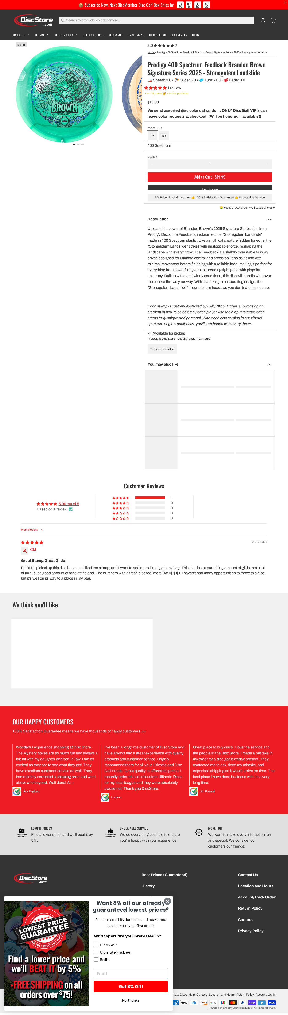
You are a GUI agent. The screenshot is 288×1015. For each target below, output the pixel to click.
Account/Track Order (257, 897)
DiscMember (179, 34)
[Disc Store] (33, 20)
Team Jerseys (135, 34)
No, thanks (130, 1000)
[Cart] (271, 20)
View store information (162, 349)
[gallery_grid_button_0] (74, 144)
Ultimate (40, 34)
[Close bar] (285, 2)
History (148, 886)
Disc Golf (18, 34)
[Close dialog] (167, 901)
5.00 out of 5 (69, 504)
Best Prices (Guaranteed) (164, 875)
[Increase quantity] (267, 164)
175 (164, 135)
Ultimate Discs (177, 994)
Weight (155, 127)
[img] (32, 542)
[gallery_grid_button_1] (78, 144)
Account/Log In (266, 994)
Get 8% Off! (131, 986)
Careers (245, 920)
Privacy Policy (251, 931)
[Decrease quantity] (152, 164)
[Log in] (261, 20)
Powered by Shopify (220, 1007)
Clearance (115, 34)
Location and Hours (255, 886)
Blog (195, 34)
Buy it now (210, 188)
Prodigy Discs (159, 234)
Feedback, (187, 234)
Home (151, 52)
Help (192, 994)
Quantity (152, 156)
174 (152, 135)
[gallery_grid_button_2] (82, 144)
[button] (155, 88)
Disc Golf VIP (158, 34)
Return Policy (250, 908)
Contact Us (248, 875)
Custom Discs (64, 34)
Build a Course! (93, 34)
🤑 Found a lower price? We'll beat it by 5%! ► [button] (247, 207)
